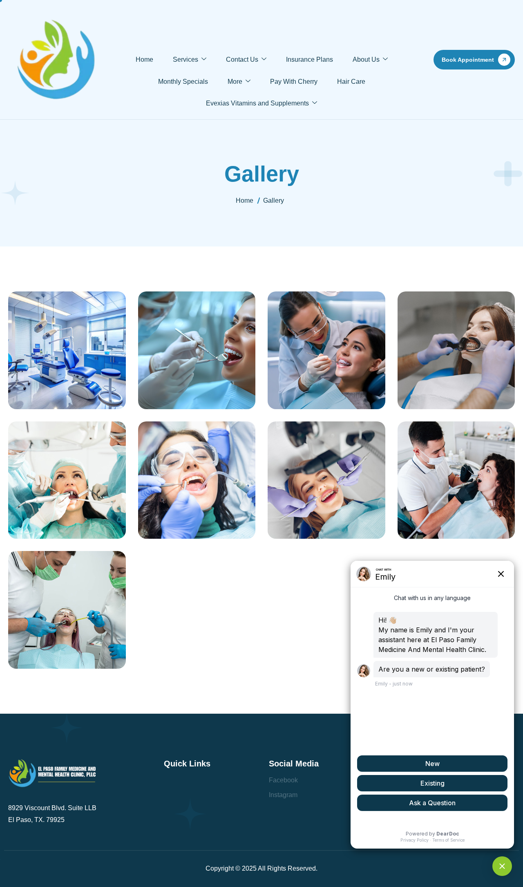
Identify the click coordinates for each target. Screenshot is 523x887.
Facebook (283, 780)
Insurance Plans (309, 59)
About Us (366, 59)
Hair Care (351, 81)
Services (185, 59)
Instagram (283, 794)
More (235, 81)
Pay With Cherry (293, 81)
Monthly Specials (183, 81)
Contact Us (242, 59)
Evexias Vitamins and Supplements (257, 103)
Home (144, 59)
